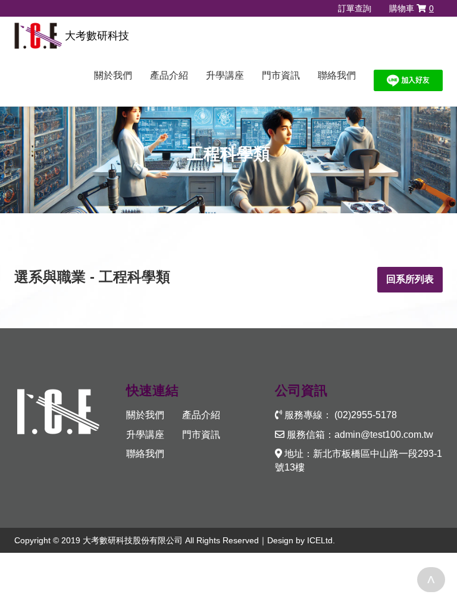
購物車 (411, 8)
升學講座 (225, 75)
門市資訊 (281, 75)
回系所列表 (410, 279)
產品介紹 (169, 75)
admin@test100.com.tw (383, 435)
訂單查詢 (354, 8)
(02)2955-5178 (365, 415)
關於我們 (113, 75)
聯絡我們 (337, 75)
